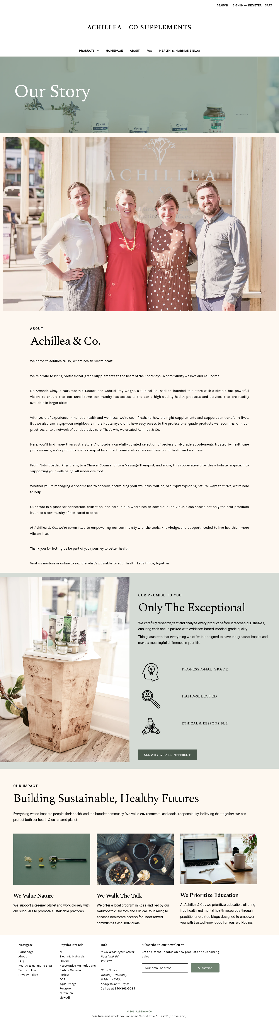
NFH (62, 952)
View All (65, 997)
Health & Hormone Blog (179, 50)
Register (255, 5)
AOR (62, 979)
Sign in (238, 5)
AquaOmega (68, 984)
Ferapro (65, 988)
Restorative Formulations (78, 965)
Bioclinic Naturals (72, 956)
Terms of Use (27, 970)
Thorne (65, 961)
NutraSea (66, 993)
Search (222, 5)
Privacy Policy (28, 975)
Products (87, 50)
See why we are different (167, 754)
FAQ (149, 50)
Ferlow (64, 975)
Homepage (114, 50)
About (135, 50)
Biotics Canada (70, 970)
